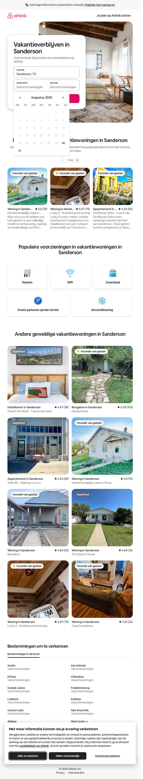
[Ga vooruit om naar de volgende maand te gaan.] (63, 98)
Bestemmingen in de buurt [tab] (23, 654)
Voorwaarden (76, 772)
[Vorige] (63, 160)
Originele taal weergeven (100, 5)
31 (19, 150)
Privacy (60, 772)
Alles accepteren (28, 756)
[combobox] (47, 74)
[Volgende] (77, 160)
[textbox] (30, 87)
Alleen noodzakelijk (68, 756)
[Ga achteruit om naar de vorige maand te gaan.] (20, 98)
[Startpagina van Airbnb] (16, 15)
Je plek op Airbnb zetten (114, 16)
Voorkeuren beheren (107, 756)
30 (63, 143)
